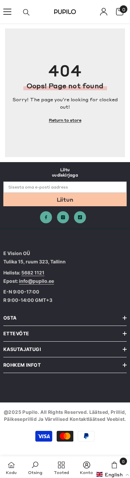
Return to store (65, 120)
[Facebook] (46, 217)
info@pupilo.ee (36, 281)
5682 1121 (32, 272)
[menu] (7, 12)
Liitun (65, 199)
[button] (113, 474)
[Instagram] (63, 217)
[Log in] (103, 11)
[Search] (26, 12)
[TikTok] (80, 217)
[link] (35, 467)
